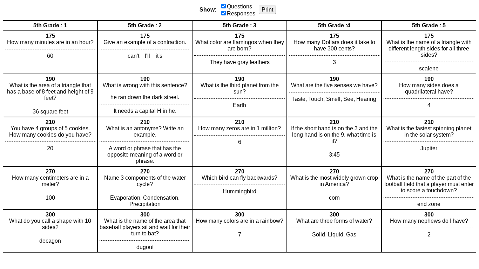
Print (267, 10)
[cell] (50, 52)
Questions (239, 6)
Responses (241, 13)
